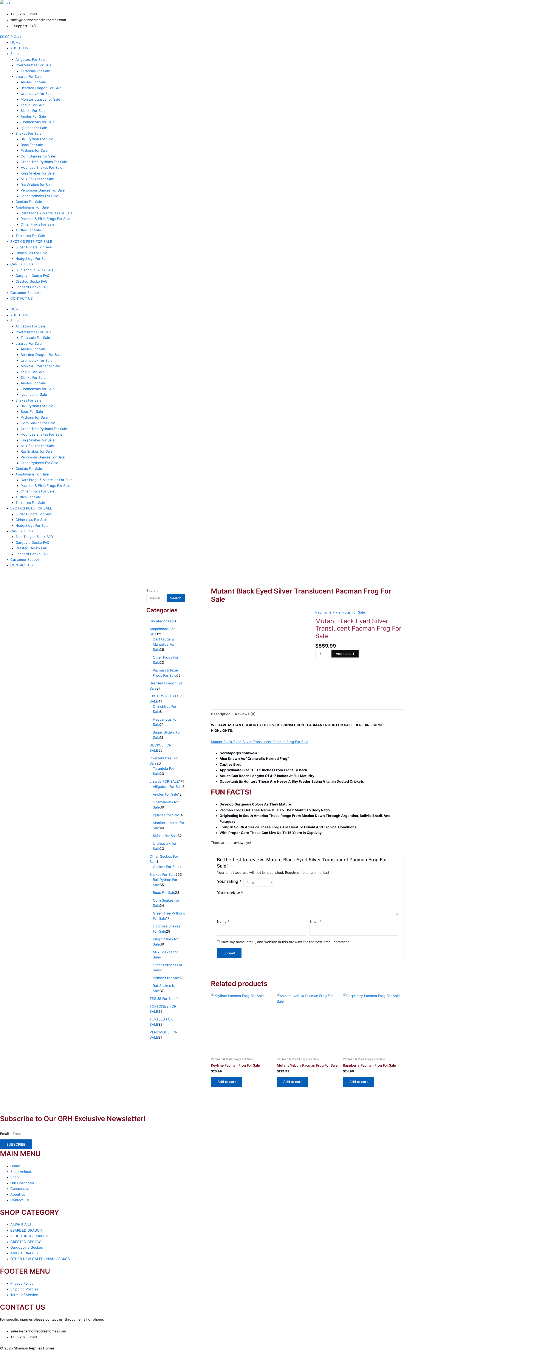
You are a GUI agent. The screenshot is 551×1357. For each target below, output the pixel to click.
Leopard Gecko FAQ (31, 287)
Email (315, 921)
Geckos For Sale (28, 201)
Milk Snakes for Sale (37, 179)
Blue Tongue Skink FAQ (34, 270)
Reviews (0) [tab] (245, 714)
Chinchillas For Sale (31, 253)
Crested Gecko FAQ (31, 281)
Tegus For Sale (33, 105)
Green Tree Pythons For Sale (44, 162)
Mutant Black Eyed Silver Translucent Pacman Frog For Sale (259, 742)
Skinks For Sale (33, 110)
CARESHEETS (21, 264)
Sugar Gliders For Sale (33, 247)
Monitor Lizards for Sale (40, 99)
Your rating (229, 881)
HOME (15, 42)
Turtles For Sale (28, 230)
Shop (14, 53)
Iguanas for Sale (34, 128)
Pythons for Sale (34, 150)
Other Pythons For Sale (39, 196)
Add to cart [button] (226, 1082)
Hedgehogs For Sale (31, 258)
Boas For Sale (32, 145)
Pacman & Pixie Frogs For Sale (45, 219)
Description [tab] (221, 714)
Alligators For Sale (30, 59)
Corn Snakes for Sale (38, 156)
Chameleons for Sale (37, 122)
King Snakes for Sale (37, 173)
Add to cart (345, 653)
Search (152, 590)
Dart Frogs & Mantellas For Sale (46, 213)
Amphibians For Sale (32, 207)
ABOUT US (19, 48)
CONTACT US (21, 298)
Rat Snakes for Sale (37, 184)
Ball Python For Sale (37, 139)
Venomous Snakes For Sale (43, 190)
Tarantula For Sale (35, 71)
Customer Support (25, 292)
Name (223, 921)
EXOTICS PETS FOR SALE (31, 241)
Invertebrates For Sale (33, 65)
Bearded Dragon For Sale (41, 88)
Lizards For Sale (28, 76)
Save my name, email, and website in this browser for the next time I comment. (285, 942)
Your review (230, 892)
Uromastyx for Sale (36, 93)
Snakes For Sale (28, 133)
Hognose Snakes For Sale (41, 167)
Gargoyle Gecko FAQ (32, 275)
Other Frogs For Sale (37, 224)
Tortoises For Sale (30, 236)
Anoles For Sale (33, 82)
